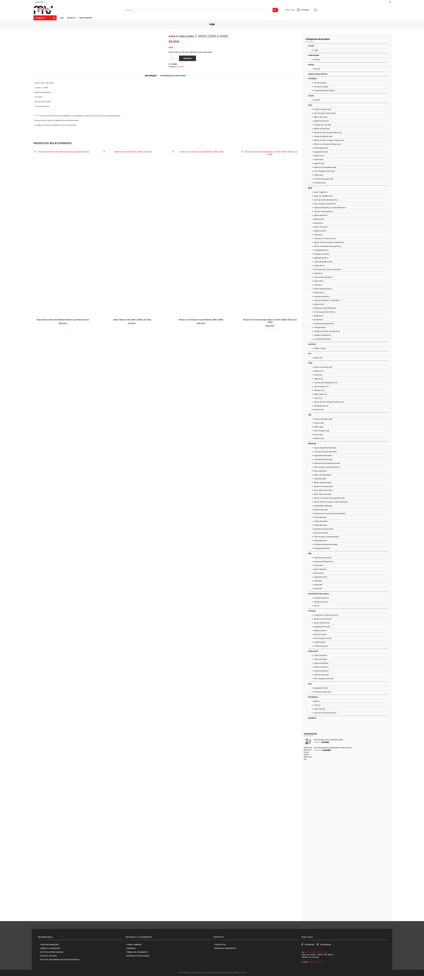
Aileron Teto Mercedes (322, 475)
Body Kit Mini (318, 573)
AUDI (310, 105)
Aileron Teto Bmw (320, 227)
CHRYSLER (312, 344)
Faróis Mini (318, 581)
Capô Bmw (318, 235)
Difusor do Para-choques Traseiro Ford (329, 402)
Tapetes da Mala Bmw (322, 335)
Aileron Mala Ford (320, 394)
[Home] (43, 9)
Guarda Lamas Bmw (321, 296)
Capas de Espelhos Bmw (323, 262)
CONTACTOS (39, 2)
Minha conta (290, 10)
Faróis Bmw (318, 273)
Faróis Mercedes (320, 517)
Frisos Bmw (318, 285)
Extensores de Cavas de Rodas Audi (327, 132)
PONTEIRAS (312, 79)
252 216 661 (310, 952)
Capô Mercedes (320, 479)
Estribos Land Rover (321, 667)
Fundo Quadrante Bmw (323, 289)
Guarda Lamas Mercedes (323, 529)
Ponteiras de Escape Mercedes (326, 544)
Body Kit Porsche (320, 634)
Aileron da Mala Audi (321, 129)
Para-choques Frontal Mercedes (326, 537)
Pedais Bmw (318, 316)
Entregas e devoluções (137, 956)
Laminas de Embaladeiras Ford (325, 383)
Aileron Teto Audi (320, 117)
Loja (61, 18)
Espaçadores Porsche (322, 627)
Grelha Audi (318, 159)
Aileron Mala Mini (320, 569)
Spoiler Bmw (318, 223)
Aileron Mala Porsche (322, 623)
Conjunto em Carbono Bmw (325, 238)
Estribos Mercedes (321, 510)
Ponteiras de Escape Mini (323, 561)
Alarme (316, 701)
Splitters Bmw (319, 219)
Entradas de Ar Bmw (321, 254)
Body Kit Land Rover (321, 675)
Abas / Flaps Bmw (320, 192)
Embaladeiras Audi (321, 148)
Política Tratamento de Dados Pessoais (59, 959)
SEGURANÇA (313, 697)
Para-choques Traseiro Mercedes (327, 467)
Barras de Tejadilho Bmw (323, 196)
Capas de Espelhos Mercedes (325, 448)
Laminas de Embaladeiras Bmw (326, 200)
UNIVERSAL (312, 718)
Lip (177, 67)
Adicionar (187, 58)
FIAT (309, 353)
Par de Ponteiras (320, 83)
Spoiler (181, 67)
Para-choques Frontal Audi (324, 171)
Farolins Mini (318, 565)
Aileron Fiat (318, 358)
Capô (316, 50)
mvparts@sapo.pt (316, 962)
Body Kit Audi (319, 163)
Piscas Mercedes (320, 471)
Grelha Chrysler (320, 348)
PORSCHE (311, 611)
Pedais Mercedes (320, 540)
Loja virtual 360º (85, 18)
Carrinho (130, 948)
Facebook (309, 944)
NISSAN (311, 65)
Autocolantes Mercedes (323, 490)
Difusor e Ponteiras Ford (323, 367)
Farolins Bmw (319, 281)
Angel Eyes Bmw (320, 231)
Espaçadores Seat (321, 688)
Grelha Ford (318, 379)
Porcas (316, 606)
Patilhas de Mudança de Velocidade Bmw (330, 208)
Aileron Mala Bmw (320, 215)
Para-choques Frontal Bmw (324, 312)
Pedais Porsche (320, 642)
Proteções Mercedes (322, 548)
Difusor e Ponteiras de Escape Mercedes (329, 498)
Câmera (317, 705)
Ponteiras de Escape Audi (323, 179)
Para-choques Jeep (321, 431)
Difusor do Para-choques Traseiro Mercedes (331, 502)
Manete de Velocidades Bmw (325, 308)
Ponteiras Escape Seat (322, 692)
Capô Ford (318, 398)
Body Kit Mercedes (321, 533)
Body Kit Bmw (319, 304)
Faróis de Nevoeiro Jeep (323, 419)
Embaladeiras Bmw (321, 250)
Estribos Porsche (320, 630)
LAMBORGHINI (313, 55)
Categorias (39, 18)
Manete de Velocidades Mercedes (327, 463)
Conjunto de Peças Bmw (323, 211)
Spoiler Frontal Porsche (322, 619)
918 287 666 (322, 952)
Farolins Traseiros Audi (322, 109)
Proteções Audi (320, 183)
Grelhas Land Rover (321, 671)
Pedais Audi (318, 175)
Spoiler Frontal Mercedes (323, 486)
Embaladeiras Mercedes (323, 506)
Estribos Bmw (319, 265)
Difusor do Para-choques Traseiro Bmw (329, 242)
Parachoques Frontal (318, 74)
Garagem (305, 10)
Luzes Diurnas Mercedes (323, 459)
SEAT (310, 684)
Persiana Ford (319, 390)
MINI (309, 553)
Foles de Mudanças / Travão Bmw (327, 300)
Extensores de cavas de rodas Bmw (327, 269)
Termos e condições (50, 948)
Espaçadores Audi (320, 152)
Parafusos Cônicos (321, 602)
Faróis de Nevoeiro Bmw (323, 277)
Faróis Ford (318, 375)
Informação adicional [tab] (173, 75)
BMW (310, 188)
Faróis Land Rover (320, 659)
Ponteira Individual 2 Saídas (324, 90)
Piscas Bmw (318, 320)
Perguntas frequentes (225, 948)
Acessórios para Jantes (318, 594)
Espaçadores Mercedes (323, 455)
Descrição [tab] (151, 75)
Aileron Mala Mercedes (322, 482)
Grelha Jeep (318, 427)
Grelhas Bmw (319, 293)
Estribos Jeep (319, 438)
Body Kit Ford (319, 410)
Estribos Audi (319, 156)
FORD (310, 363)
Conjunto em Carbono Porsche (326, 615)
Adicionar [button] (63, 324)
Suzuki (311, 96)
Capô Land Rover (320, 655)
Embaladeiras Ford (321, 406)
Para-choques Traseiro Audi (324, 113)
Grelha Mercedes (320, 525)
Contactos (71, 18)
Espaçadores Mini (320, 577)
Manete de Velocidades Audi (325, 167)
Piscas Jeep (318, 434)
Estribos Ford (319, 371)
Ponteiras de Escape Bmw (324, 323)
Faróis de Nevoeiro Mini (322, 558)
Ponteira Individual (321, 87)
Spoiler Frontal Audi (321, 121)
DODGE (311, 46)
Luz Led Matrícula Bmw (322, 339)
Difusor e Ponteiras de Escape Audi (327, 144)
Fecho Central (319, 709)
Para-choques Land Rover (324, 679)
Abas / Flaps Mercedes (322, 494)
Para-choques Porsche (323, 638)
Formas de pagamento (137, 952)
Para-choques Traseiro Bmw (325, 204)
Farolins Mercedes (321, 521)
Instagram (325, 944)
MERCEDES (312, 444)
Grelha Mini (318, 585)
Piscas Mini (318, 588)
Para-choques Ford (321, 386)
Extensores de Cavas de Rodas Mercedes (329, 513)
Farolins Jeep (319, 423)
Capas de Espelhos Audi (323, 136)
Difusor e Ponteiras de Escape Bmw (327, 246)
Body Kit (317, 59)
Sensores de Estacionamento (325, 713)
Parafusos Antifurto (321, 598)
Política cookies (48, 956)
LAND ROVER (313, 651)
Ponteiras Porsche (321, 646)
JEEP (309, 415)
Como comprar (133, 944)
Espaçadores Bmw (321, 258)
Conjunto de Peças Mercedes (325, 452)
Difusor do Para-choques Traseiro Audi (329, 140)
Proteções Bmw (320, 327)
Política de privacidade (51, 952)
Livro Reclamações (49, 944)
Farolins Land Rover (321, 663)
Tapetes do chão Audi (322, 125)
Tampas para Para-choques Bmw (327, 331)
